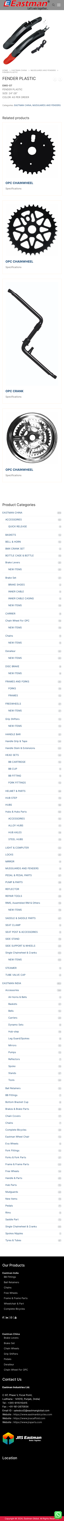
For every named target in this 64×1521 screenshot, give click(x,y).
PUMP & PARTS (14, 882)
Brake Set (10, 577)
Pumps (12, 1052)
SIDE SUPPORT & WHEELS (20, 945)
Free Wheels (12, 1171)
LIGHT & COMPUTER (17, 847)
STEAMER (11, 967)
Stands (12, 1073)
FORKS (12, 688)
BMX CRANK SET (15, 548)
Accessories (12, 990)
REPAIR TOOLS (13, 895)
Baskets (12, 1003)
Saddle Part (12, 1219)
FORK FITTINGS (17, 782)
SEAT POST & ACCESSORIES (21, 931)
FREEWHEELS (13, 703)
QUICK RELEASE (17, 526)
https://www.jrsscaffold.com (29, 1418)
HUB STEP (11, 797)
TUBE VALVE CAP (15, 974)
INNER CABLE (16, 591)
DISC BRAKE (12, 666)
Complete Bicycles (15, 1129)
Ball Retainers (13, 1088)
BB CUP (12, 768)
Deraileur (10, 651)
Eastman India (10, 1272)
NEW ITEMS (15, 569)
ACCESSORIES (13, 519)
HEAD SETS (12, 754)
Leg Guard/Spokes (18, 1038)
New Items (11, 1198)
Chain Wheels (11, 1348)
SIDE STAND (12, 938)
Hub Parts (11, 1184)
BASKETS (10, 534)
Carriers (12, 1017)
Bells (11, 1010)
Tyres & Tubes (13, 1240)
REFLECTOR (12, 889)
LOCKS (9, 854)
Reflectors (14, 1059)
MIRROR (9, 861)
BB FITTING (14, 775)
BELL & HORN (13, 541)
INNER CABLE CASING (21, 598)
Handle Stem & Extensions (20, 748)
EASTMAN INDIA (11, 983)
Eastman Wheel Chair (17, 1136)
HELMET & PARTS (15, 790)
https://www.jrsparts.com (27, 1422)
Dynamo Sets (15, 1024)
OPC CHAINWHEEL (19, 183)
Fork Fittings (12, 1150)
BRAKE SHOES (16, 584)
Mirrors (12, 1045)
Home (5, 70)
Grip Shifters (12, 718)
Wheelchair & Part (14, 1303)
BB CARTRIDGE (17, 761)
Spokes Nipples (14, 1233)
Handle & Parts (13, 1178)
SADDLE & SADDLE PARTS (20, 918)
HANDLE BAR (13, 734)
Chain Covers (13, 1115)
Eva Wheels (11, 1143)
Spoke (11, 1066)
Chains (9, 635)
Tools (11, 1079)
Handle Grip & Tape (16, 741)
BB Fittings (11, 1095)
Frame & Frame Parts (17, 1164)
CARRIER (10, 613)
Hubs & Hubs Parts (16, 811)
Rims (8, 1212)
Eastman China (11, 1333)
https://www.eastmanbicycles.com (32, 1414)
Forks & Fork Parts (15, 1157)
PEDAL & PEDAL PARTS (18, 875)
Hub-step (13, 1031)
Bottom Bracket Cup (16, 1101)
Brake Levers (12, 562)
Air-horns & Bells (17, 997)
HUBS (8, 804)
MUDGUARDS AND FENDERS (43, 70)
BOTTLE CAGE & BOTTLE (19, 555)
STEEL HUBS (15, 839)
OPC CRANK (15, 391)
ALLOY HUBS (15, 825)
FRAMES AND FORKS (17, 681)
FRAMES (13, 695)
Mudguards (11, 1191)
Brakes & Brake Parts (17, 1108)
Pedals (9, 1205)
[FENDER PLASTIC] (55, 79)
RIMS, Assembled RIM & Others (22, 902)
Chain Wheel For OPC (17, 620)
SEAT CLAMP (13, 925)
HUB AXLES (15, 832)
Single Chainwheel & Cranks (21, 952)
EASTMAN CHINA (19, 70)
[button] (44, 21)
